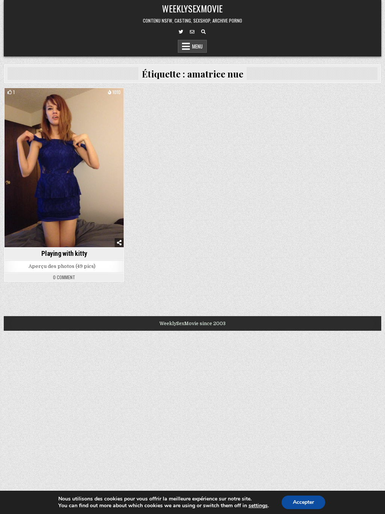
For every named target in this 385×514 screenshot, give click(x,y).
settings (258, 505)
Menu (197, 46)
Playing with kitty (64, 253)
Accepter (303, 502)
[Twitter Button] (181, 32)
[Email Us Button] (192, 32)
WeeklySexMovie (192, 8)
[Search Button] (203, 32)
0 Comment (64, 277)
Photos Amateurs (64, 101)
